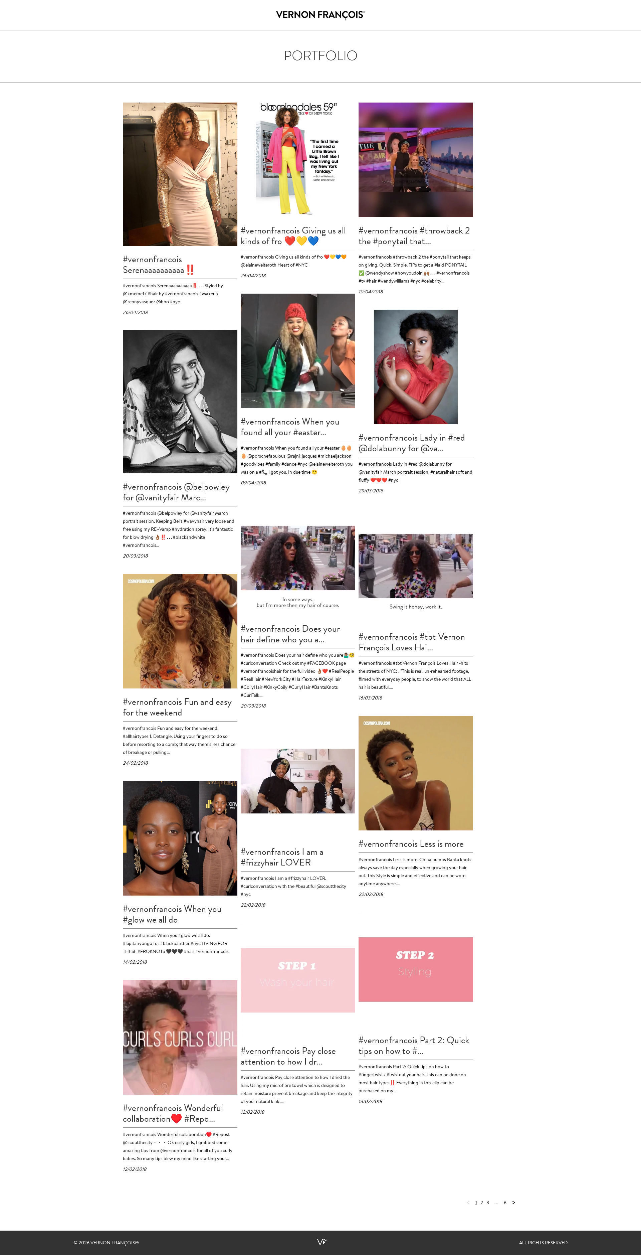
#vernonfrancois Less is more (411, 843)
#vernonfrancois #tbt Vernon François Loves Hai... (412, 642)
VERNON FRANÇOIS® (114, 1243)
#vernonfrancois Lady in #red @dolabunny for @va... (412, 443)
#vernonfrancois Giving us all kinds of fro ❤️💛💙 (293, 236)
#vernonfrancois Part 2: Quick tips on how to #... (414, 1045)
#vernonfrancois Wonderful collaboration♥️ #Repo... (173, 1113)
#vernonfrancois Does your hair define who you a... (290, 634)
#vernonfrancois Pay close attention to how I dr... (288, 1056)
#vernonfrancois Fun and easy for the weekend (177, 707)
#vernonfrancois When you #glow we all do (172, 914)
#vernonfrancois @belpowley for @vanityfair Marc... (176, 492)
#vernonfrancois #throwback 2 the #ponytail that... (414, 236)
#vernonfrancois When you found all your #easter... (290, 427)
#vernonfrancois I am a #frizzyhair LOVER (282, 857)
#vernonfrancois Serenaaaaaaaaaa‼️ (159, 264)
